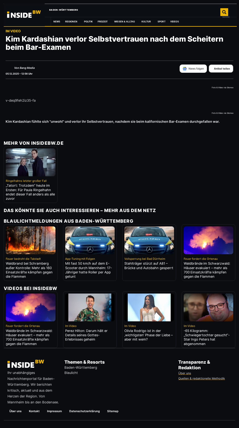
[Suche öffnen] (224, 12)
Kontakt (34, 411)
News (56, 21)
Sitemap (112, 411)
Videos (174, 21)
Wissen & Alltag (124, 21)
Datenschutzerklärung (84, 411)
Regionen (71, 21)
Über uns (15, 411)
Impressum (54, 411)
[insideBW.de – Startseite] (24, 15)
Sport (161, 21)
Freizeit (103, 21)
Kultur (146, 21)
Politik (88, 21)
